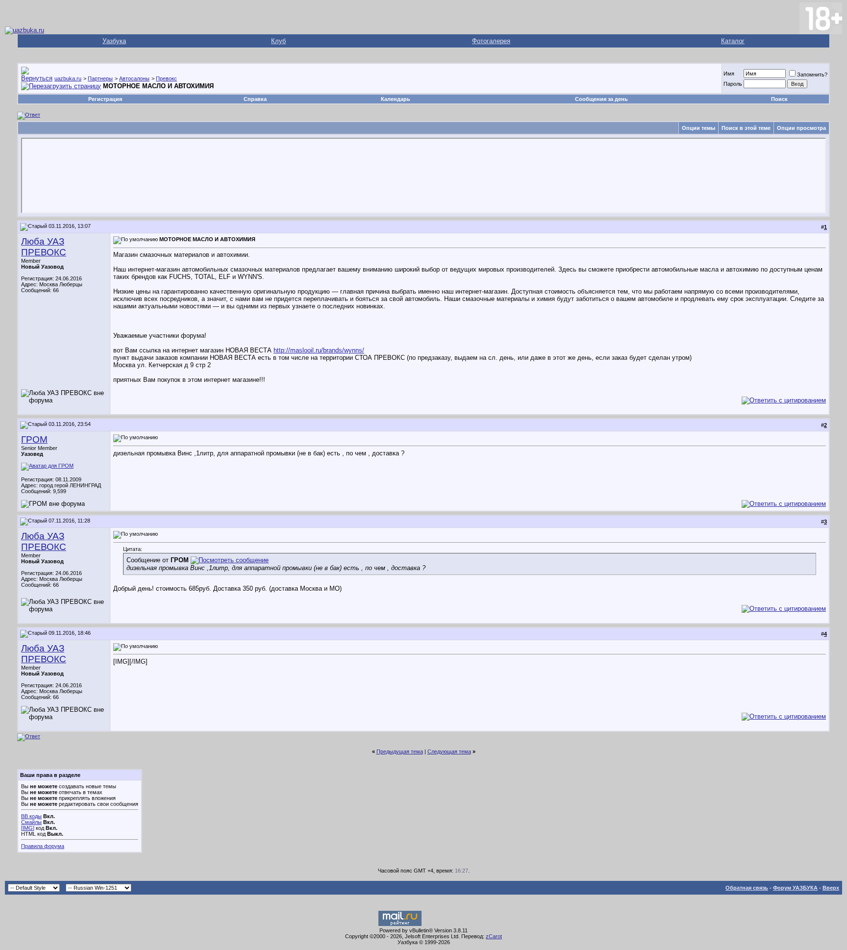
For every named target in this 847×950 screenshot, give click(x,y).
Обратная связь (746, 888)
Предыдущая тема (399, 751)
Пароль (732, 84)
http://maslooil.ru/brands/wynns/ (319, 350)
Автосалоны (134, 78)
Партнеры (100, 78)
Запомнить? (812, 74)
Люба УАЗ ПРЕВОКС (43, 246)
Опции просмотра (801, 128)
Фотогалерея (491, 41)
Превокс (166, 78)
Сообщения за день (601, 99)
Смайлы (31, 822)
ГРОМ (34, 439)
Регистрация (105, 99)
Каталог (733, 41)
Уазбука (114, 41)
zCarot (494, 936)
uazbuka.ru (67, 78)
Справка (255, 99)
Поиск (779, 99)
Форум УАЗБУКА (795, 888)
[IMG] (27, 828)
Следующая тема (449, 751)
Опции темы (698, 128)
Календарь (395, 99)
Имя (728, 73)
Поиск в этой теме (746, 128)
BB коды (31, 816)
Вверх (830, 888)
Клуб (278, 41)
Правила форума (42, 846)
